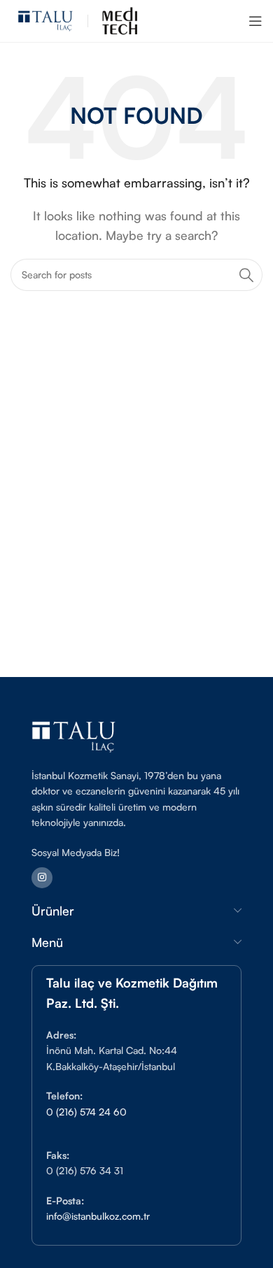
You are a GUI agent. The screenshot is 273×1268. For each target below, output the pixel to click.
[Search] (246, 275)
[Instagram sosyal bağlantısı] (41, 877)
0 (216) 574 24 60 (86, 1112)
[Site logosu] (45, 20)
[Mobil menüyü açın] (255, 21)
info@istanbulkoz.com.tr (98, 1216)
